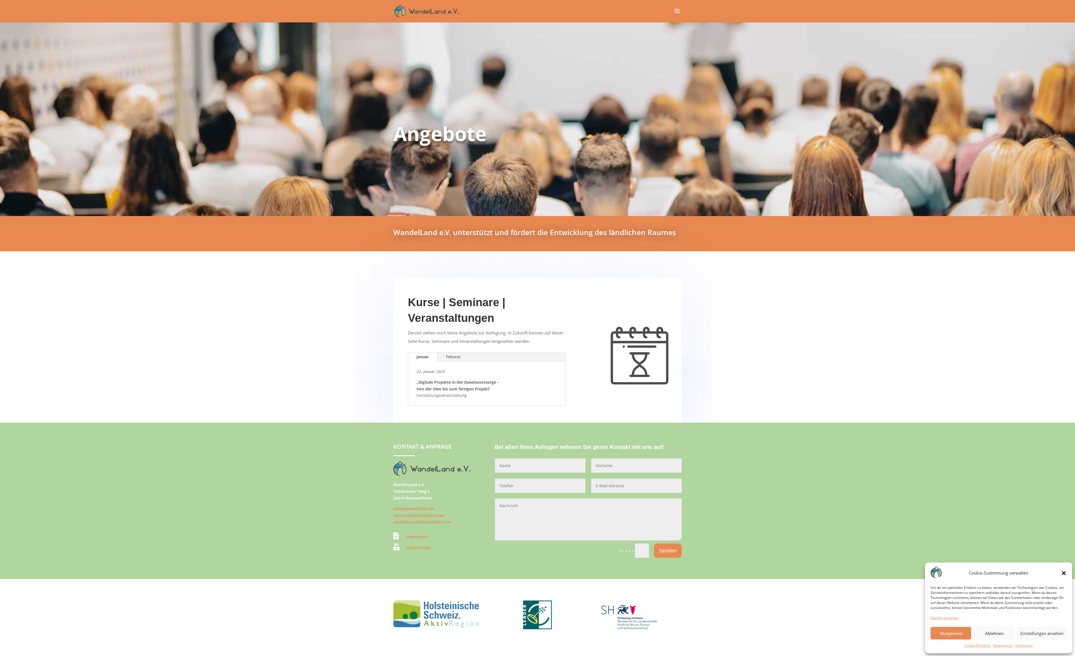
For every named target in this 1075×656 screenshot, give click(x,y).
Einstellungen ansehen (1042, 633)
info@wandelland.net (413, 508)
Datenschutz (1003, 645)
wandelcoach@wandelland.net (422, 521)
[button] (1064, 573)
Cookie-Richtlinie (977, 645)
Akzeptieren (951, 633)
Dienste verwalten (945, 617)
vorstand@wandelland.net (418, 515)
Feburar (453, 356)
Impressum (1024, 645)
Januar (423, 356)
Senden (668, 550)
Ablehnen (994, 633)
